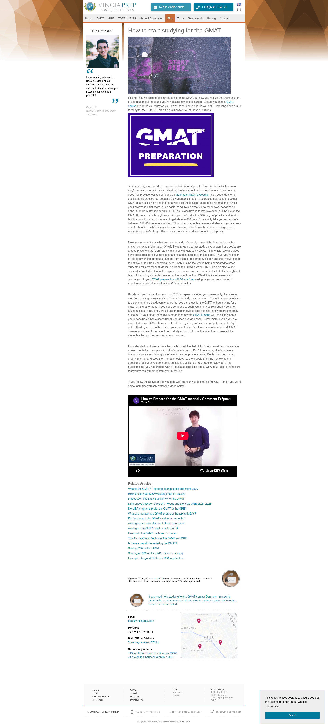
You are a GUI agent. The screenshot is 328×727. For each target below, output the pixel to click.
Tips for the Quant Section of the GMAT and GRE (157, 538)
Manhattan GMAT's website (192, 194)
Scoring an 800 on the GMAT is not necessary (155, 553)
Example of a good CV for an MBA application (156, 558)
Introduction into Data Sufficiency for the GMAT (156, 498)
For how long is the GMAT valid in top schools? (156, 518)
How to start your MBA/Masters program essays (156, 494)
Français (239, 9)
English (239, 4)
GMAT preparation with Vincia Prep (173, 279)
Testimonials (195, 18)
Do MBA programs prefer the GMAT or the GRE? (157, 508)
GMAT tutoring (201, 315)
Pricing (211, 18)
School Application (151, 18)
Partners (136, 700)
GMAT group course (222, 697)
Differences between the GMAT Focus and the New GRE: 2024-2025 (169, 503)
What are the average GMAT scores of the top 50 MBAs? (162, 513)
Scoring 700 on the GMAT (143, 548)
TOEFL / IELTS (127, 18)
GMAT (100, 18)
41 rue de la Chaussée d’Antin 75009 (150, 657)
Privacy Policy (184, 721)
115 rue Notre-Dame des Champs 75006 (152, 653)
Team (180, 18)
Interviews (178, 692)
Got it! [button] (292, 715)
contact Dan (159, 578)
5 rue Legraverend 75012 (143, 642)
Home (88, 18)
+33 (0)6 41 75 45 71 (214, 7)
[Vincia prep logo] (116, 7)
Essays (176, 695)
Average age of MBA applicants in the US (153, 528)
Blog (170, 18)
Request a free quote (171, 7)
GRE (111, 18)
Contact (224, 18)
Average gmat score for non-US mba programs (156, 523)
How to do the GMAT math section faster (152, 533)
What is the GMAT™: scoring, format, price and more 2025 (163, 489)
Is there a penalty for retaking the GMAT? (152, 543)
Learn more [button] (273, 706)
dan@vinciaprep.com (141, 621)
